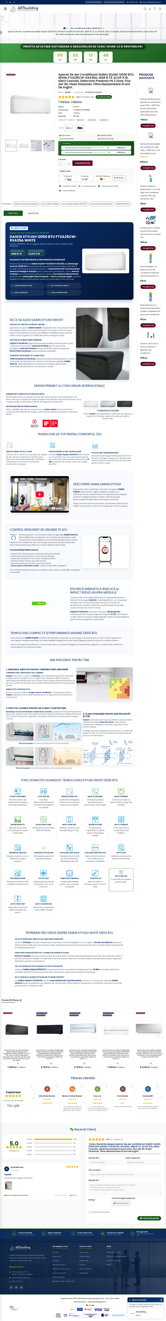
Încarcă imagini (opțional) (123, 1198)
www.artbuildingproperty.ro (97, 1302)
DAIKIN (68, 92)
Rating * (92, 1200)
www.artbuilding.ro (80, 1302)
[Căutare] (145, 9)
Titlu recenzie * (94, 1170)
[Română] (87, 1305)
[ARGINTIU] (69, 128)
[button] (100, 148)
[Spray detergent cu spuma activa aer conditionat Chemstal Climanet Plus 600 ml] (150, 258)
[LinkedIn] (10, 2)
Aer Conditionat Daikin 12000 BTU (86, 28)
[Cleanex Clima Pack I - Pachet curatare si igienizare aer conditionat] (150, 335)
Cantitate (62, 159)
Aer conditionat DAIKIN (50, 204)
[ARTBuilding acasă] (20, 1248)
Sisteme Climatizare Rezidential (26, 204)
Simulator (120, 178)
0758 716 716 (17, 1281)
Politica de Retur (58, 1277)
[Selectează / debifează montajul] (63, 148)
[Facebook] (6, 2)
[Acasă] (64, 28)
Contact (55, 1252)
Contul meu (83, 1252)
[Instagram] (14, 2)
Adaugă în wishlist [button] (69, 186)
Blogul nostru (16, 1267)
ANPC (108, 1265)
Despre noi (56, 1256)
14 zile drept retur (84, 1233)
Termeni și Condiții (113, 1261)
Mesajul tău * (94, 1180)
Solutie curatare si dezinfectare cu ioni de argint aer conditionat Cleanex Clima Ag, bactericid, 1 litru (150, 192)
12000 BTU (104, 120)
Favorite (82, 1265)
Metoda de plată (58, 1265)
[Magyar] (90, 1305)
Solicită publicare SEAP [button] (110, 186)
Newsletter (83, 1273)
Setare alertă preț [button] (69, 191)
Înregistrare (83, 1261)
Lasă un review (104, 97)
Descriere (13, 213)
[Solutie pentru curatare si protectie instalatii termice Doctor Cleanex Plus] (150, 219)
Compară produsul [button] (89, 186)
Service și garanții (59, 1273)
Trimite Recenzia (150, 1218)
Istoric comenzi (85, 1269)
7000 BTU (80, 120)
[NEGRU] (80, 128)
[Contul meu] (150, 9)
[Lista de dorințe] (155, 9)
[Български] (93, 1305)
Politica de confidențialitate (116, 1256)
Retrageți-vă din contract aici (63, 1281)
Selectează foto (121, 1203)
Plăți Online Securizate (61, 1269)
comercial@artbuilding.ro (21, 1278)
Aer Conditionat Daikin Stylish (102, 204)
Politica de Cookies (113, 1252)
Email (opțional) (133, 1158)
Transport (56, 1261)
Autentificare (84, 1256)
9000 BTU (92, 120)
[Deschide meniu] (5, 8)
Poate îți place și (12, 1000)
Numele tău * (94, 1158)
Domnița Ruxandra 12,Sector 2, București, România (22, 1273)
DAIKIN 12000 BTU (123, 204)
